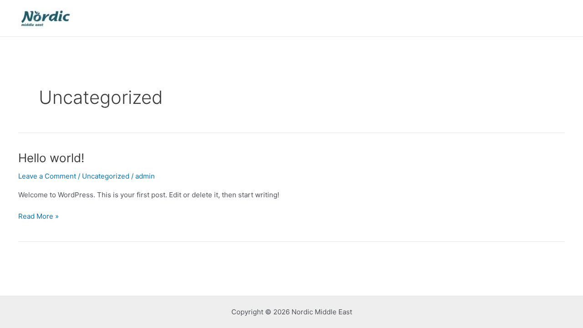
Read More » (38, 215)
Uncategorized (105, 176)
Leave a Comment (47, 176)
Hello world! (51, 158)
